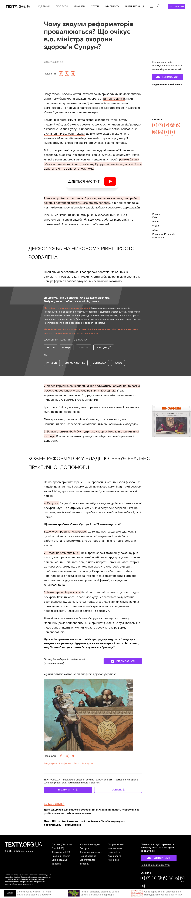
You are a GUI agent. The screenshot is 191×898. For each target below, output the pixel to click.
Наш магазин (115, 848)
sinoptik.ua (158, 237)
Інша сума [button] (101, 347)
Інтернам (84, 863)
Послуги (84, 848)
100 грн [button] (50, 347)
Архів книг (113, 859)
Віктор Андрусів (114, 98)
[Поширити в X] (67, 73)
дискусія (88, 763)
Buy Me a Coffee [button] (75, 362)
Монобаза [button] (99, 362)
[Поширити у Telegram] (73, 73)
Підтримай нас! (116, 844)
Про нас (56, 844)
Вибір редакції (59, 859)
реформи (65, 763)
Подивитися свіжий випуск (167, 84)
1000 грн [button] (83, 347)
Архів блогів (114, 855)
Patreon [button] (51, 362)
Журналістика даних (91, 844)
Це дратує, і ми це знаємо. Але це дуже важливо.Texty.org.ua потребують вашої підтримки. (77, 299)
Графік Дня (114, 852)
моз (77, 763)
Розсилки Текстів (61, 855)
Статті (55, 848)
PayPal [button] (118, 362)
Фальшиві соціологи (91, 852)
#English (56, 863)
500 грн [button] (66, 347)
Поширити (50, 73)
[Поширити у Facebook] (61, 73)
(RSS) (61, 848)
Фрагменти (58, 852)
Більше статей (54, 804)
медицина (51, 763)
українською (31, 879)
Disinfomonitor (87, 859)
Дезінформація (88, 855)
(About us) (66, 844)
